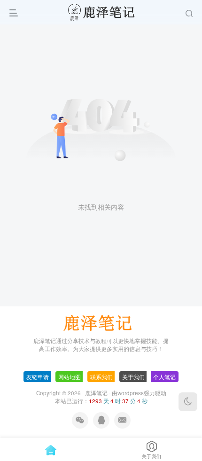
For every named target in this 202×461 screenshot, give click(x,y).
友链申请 (37, 377)
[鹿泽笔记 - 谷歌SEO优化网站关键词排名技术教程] (101, 321)
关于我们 (133, 377)
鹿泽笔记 (96, 393)
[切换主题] (188, 401)
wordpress (130, 393)
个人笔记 (164, 377)
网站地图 (69, 377)
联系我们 (101, 377)
